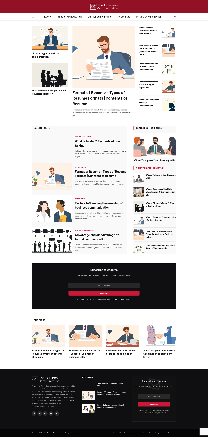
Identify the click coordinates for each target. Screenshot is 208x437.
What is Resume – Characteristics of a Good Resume (148, 30)
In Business (124, 17)
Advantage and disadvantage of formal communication (97, 237)
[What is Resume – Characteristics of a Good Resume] (168, 32)
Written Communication (100, 17)
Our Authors (143, 433)
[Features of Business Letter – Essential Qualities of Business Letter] (168, 50)
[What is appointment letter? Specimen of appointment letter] (159, 336)
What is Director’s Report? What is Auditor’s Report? (49, 92)
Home (115, 433)
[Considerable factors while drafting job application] (168, 86)
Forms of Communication (69, 17)
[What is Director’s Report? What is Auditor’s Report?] (50, 75)
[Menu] (33, 17)
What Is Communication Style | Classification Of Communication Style (160, 192)
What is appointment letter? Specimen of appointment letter (159, 353)
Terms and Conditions (169, 433)
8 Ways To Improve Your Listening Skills (154, 160)
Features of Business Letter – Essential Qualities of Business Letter (148, 49)
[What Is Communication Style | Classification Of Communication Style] (138, 192)
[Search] (175, 17)
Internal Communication (149, 17)
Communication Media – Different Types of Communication (149, 66)
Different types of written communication (45, 55)
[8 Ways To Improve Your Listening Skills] (154, 145)
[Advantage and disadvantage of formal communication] (52, 240)
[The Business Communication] (104, 6)
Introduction (80, 199)
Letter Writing (81, 167)
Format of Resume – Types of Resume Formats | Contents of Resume (99, 98)
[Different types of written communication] (50, 38)
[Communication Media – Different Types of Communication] (168, 68)
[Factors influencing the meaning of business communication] (52, 208)
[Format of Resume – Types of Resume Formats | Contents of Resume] (103, 57)
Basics (47, 17)
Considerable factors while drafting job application (148, 84)
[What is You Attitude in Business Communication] (168, 104)
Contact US (132, 433)
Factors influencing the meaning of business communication (99, 205)
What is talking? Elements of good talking (98, 143)
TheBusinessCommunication (54, 433)
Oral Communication (83, 137)
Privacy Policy (118, 299)
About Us (122, 433)
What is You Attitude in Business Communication (149, 102)
